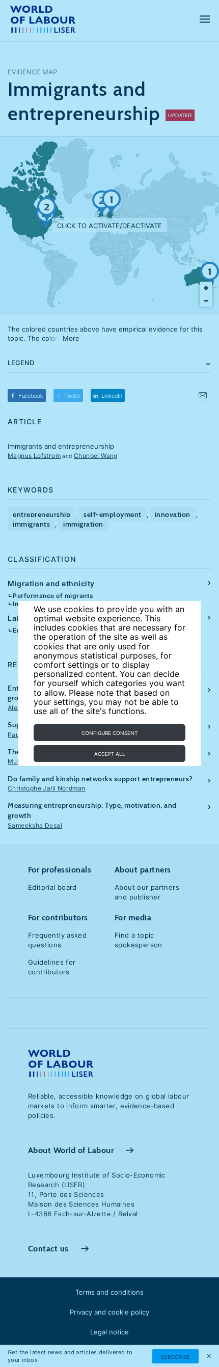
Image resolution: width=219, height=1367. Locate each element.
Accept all (109, 754)
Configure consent (109, 733)
